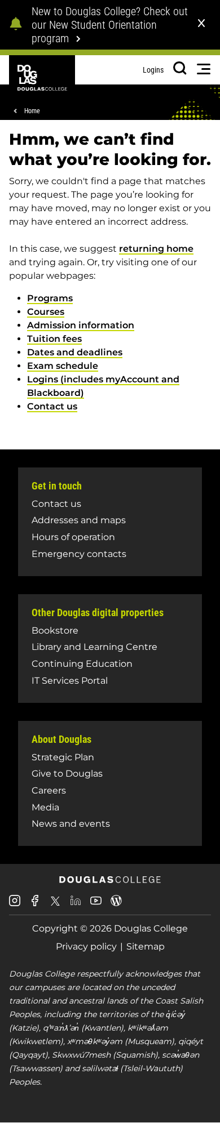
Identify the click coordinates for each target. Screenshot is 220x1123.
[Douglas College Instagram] (14, 905)
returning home (156, 248)
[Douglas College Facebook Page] (35, 905)
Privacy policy (86, 946)
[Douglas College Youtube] (96, 905)
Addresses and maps (79, 520)
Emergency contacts (79, 554)
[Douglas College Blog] (116, 905)
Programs (50, 298)
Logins (153, 69)
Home (32, 111)
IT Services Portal (70, 680)
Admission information (80, 325)
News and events (71, 823)
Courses (45, 311)
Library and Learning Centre (94, 646)
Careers (49, 790)
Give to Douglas (67, 773)
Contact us (52, 406)
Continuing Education (82, 663)
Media (45, 807)
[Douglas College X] (55, 904)
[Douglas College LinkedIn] (75, 905)
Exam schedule (62, 365)
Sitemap (145, 946)
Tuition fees (54, 338)
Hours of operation (73, 537)
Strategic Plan (63, 757)
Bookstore (55, 630)
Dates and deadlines (74, 352)
